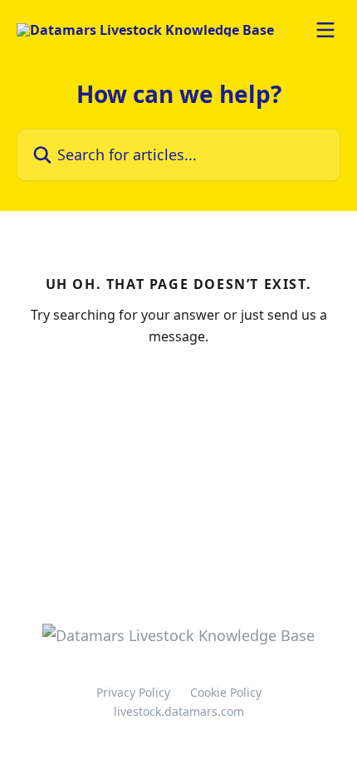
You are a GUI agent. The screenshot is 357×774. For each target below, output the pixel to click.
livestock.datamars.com (179, 711)
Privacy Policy (133, 692)
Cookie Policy (226, 692)
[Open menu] (325, 30)
